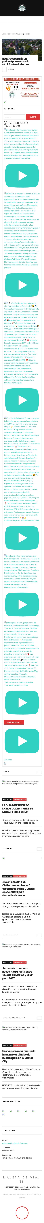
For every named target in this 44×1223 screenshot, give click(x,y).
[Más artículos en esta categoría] (39, 772)
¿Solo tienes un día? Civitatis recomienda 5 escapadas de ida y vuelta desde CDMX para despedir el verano (18, 888)
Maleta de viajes (22, 1180)
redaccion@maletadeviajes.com (15, 1143)
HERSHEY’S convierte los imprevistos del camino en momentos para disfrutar (21, 1087)
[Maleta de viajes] (22, 8)
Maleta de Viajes (20, 799)
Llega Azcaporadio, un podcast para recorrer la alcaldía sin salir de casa (15, 61)
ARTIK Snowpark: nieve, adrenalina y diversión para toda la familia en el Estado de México (19, 989)
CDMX (12, 69)
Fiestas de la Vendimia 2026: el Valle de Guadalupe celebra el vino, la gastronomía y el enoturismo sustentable (21, 918)
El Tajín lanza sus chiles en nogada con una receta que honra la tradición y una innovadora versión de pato (21, 833)
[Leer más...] (4, 69)
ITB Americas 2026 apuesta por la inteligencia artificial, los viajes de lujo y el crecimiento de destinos (22, 1002)
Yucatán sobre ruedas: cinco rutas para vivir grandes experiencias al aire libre (21, 905)
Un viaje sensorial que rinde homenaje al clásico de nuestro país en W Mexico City (18, 1056)
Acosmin (22, 1198)
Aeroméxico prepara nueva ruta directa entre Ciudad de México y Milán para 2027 (17, 973)
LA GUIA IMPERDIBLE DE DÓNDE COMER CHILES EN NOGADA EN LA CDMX (17, 808)
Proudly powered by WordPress (13, 1194)
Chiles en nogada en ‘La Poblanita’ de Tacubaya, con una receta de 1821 (20, 821)
